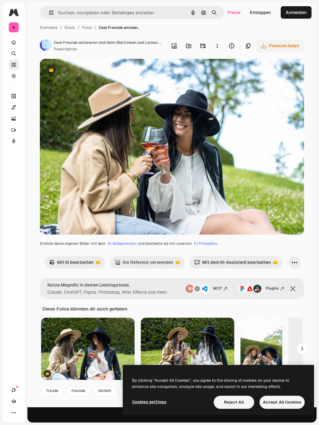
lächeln (104, 390)
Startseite (49, 27)
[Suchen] (14, 53)
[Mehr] (14, 413)
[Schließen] (293, 288)
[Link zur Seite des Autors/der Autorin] (45, 46)
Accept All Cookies (282, 402)
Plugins (272, 288)
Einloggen (260, 12)
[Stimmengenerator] (14, 141)
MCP (217, 288)
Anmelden (296, 12)
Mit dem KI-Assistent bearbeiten (232, 264)
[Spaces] (14, 107)
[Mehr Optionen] (217, 46)
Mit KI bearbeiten (71, 264)
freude (52, 390)
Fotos (87, 27)
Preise (233, 12)
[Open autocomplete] (48, 12)
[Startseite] (14, 42)
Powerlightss (65, 49)
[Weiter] (302, 349)
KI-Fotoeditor (205, 243)
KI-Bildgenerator (122, 243)
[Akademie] (14, 401)
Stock (69, 27)
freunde (78, 390)
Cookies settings (149, 401)
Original (79, 71)
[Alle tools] (14, 96)
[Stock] (14, 65)
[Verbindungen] (14, 390)
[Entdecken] (14, 76)
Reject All (234, 402)
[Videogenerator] (14, 130)
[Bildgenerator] (14, 119)
